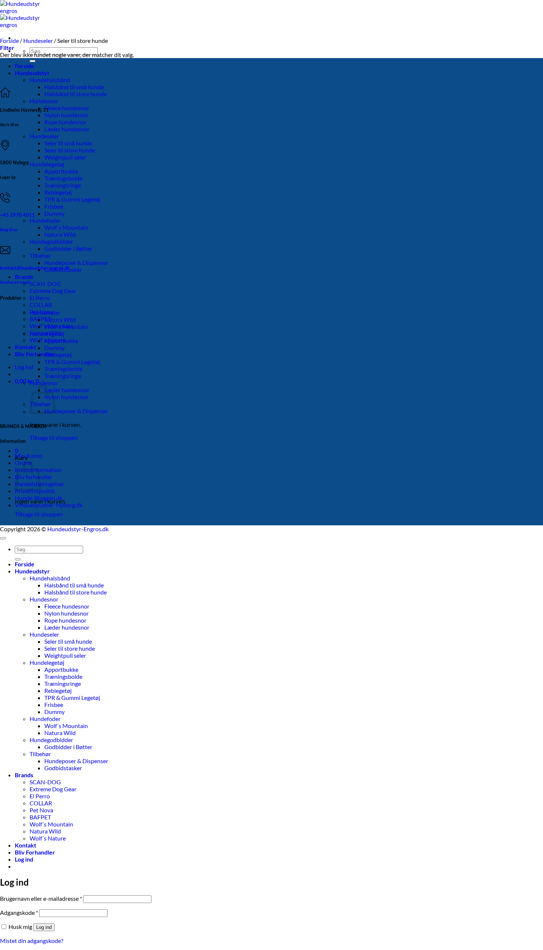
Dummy (54, 213)
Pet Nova (41, 809)
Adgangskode (19, 912)
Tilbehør (40, 255)
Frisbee (53, 206)
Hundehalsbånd (50, 79)
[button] (24, 366)
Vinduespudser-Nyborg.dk (48, 504)
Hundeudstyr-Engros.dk (78, 528)
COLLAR (41, 304)
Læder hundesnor (66, 128)
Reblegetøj (58, 192)
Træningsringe (62, 185)
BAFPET (40, 318)
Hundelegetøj (47, 164)
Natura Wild (60, 234)
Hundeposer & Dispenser (76, 262)
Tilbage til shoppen (54, 437)
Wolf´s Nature (48, 838)
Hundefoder (45, 220)
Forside (24, 65)
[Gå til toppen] (3, 538)
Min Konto (28, 455)
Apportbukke (61, 171)
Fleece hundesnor (66, 107)
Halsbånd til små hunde (74, 86)
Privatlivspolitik (35, 490)
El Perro (40, 297)
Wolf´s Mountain (66, 227)
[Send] (32, 61)
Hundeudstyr (32, 72)
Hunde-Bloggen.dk (38, 497)
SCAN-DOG (45, 283)
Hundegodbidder (51, 241)
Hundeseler (44, 135)
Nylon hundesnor (66, 114)
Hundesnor (44, 100)
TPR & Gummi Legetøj (72, 199)
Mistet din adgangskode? (31, 940)
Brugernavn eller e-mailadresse (41, 898)
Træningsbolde (63, 178)
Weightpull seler (65, 157)
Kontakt (25, 346)
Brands (24, 276)
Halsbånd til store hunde (75, 93)
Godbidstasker (63, 767)
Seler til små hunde (68, 142)
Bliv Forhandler (35, 353)
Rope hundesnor (65, 121)
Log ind (44, 927)
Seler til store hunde (69, 150)
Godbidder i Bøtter (68, 248)
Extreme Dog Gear (53, 290)
